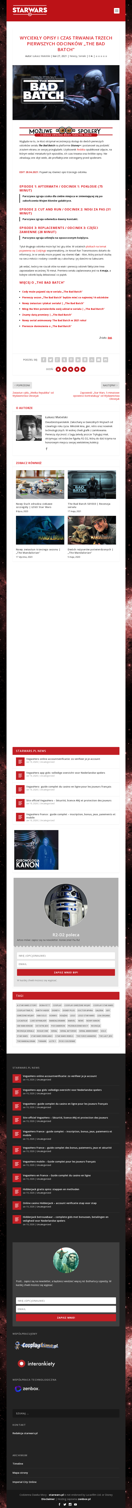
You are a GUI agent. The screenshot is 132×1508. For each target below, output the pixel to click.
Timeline (18, 1463)
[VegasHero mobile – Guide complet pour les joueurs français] (17, 1164)
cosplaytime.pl (25, 1010)
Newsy (73, 56)
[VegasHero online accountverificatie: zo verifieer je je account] (20, 761)
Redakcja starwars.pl (25, 1433)
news (81, 1020)
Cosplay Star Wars (103, 1005)
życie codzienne (67, 1041)
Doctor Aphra (85, 1010)
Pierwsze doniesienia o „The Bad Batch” (47, 326)
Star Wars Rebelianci (41, 1036)
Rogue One (42, 1031)
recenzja (95, 1025)
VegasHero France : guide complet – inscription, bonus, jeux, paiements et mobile (71, 816)
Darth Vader (42, 1010)
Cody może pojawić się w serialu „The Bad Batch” (52, 291)
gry (108, 1010)
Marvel (71, 1020)
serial (54, 1031)
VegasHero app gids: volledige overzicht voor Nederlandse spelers (65, 772)
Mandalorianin (57, 1020)
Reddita (81, 149)
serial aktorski (68, 1031)
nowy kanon (93, 1020)
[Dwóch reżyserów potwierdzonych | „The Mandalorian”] (92, 530)
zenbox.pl (84, 1499)
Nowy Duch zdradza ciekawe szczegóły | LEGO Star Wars (34, 505)
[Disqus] (66, 614)
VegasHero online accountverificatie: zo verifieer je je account (63, 758)
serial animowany (88, 1031)
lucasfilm (22, 1020)
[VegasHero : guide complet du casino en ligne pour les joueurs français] (20, 789)
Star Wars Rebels (64, 1036)
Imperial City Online (24, 1482)
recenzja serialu (25, 1031)
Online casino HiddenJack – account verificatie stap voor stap (60, 1203)
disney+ (56, 1010)
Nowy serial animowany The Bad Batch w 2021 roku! (54, 320)
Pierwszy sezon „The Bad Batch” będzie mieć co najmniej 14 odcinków (65, 297)
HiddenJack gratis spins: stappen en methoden (51, 1189)
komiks (53, 1015)
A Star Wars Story (27, 1005)
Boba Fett (45, 1005)
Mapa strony (20, 1472)
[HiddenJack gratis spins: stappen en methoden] (17, 1191)
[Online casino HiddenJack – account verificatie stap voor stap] (17, 1205)
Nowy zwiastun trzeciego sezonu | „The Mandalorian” (38, 551)
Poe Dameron (58, 1025)
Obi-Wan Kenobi (25, 1025)
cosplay (57, 1005)
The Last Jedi (105, 1036)
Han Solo (42, 1015)
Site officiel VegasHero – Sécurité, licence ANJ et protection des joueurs (68, 800)
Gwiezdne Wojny (25, 1015)
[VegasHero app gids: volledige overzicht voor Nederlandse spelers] (20, 775)
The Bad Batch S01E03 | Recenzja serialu (89, 505)
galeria (99, 1010)
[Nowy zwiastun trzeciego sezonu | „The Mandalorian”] (40, 530)
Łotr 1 (52, 1041)
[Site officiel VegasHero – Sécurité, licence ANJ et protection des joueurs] (20, 803)
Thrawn (42, 1041)
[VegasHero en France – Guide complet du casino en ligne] (17, 1178)
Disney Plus (69, 1010)
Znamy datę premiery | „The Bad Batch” (47, 314)
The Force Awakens (86, 1036)
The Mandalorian (26, 1041)
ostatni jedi (42, 1025)
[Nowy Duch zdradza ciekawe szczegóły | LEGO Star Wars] (40, 484)
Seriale (82, 56)
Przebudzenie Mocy (78, 1025)
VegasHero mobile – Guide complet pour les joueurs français (59, 1161)
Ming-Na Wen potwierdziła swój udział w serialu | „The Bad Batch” (63, 308)
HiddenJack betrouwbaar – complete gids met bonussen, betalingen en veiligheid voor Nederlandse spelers (65, 1218)
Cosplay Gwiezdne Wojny (77, 1005)
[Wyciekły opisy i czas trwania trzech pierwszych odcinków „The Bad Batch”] (66, 92)
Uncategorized (47, 761)
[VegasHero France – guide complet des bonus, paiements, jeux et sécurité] (17, 1150)
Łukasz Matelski (41, 56)
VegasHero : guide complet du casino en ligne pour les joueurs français (68, 786)
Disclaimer (48, 1499)
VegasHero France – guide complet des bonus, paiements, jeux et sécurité (67, 1147)
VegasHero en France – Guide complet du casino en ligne (57, 1175)
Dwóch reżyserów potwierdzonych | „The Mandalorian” (90, 551)
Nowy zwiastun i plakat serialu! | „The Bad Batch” (53, 303)
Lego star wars (86, 1015)
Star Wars (22, 1036)
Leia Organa (103, 1015)
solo (103, 1031)
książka (63, 1015)
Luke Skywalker (38, 1020)
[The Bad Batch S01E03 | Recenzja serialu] (92, 484)
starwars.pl (56, 1494)
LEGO (72, 1015)
